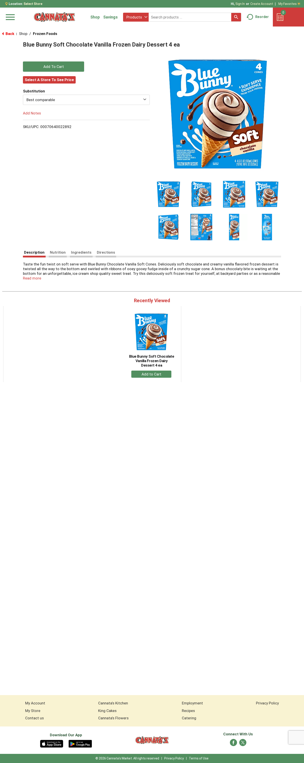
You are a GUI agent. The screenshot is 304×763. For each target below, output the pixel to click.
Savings (110, 17)
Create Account (261, 4)
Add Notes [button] (32, 113)
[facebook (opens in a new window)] (233, 744)
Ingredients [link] (81, 252)
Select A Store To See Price (49, 80)
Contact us (34, 718)
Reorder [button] (262, 17)
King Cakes (107, 710)
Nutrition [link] (58, 252)
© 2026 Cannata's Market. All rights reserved (127, 758)
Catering (189, 718)
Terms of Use (199, 758)
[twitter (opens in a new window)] (242, 744)
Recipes (188, 710)
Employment (192, 703)
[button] (168, 194)
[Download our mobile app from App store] (51, 743)
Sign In (240, 4)
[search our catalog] (236, 17)
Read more (32, 278)
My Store (32, 710)
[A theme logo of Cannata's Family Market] (54, 17)
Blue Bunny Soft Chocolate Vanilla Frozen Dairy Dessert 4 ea (151, 360)
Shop (95, 17)
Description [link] (34, 252)
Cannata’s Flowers (113, 718)
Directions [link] (106, 252)
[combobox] (136, 17)
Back (9, 33)
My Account (35, 703)
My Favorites (287, 4)
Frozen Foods (45, 33)
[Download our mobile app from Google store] (80, 743)
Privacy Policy (267, 703)
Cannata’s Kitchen (113, 703)
